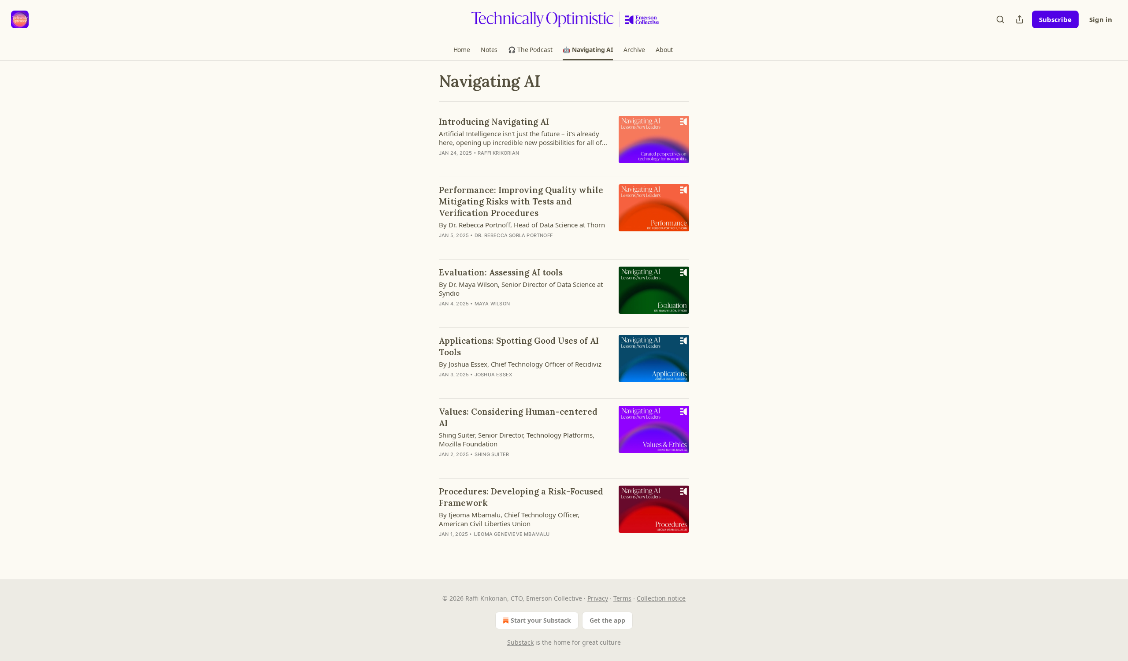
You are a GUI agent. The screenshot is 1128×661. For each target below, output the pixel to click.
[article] (564, 142)
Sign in (1100, 19)
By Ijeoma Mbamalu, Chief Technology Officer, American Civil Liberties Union (509, 519)
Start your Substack (541, 620)
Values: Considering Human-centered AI (518, 417)
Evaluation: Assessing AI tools (501, 272)
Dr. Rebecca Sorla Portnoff (514, 235)
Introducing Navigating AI (494, 121)
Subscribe (1055, 19)
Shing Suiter (492, 454)
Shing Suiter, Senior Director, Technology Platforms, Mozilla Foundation (516, 439)
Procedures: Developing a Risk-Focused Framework (521, 497)
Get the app (607, 620)
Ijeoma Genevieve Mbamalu (512, 534)
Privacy (597, 598)
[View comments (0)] (501, 164)
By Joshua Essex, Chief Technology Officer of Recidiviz (520, 364)
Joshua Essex (493, 374)
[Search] (1000, 19)
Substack (520, 642)
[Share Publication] (1019, 19)
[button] (461, 49)
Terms (622, 598)
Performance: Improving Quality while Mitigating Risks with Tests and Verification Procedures (521, 201)
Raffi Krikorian (498, 153)
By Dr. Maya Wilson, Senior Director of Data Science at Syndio (521, 288)
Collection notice (661, 598)
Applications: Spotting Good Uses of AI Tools (519, 346)
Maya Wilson (492, 304)
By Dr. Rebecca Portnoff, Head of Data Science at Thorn (522, 224)
